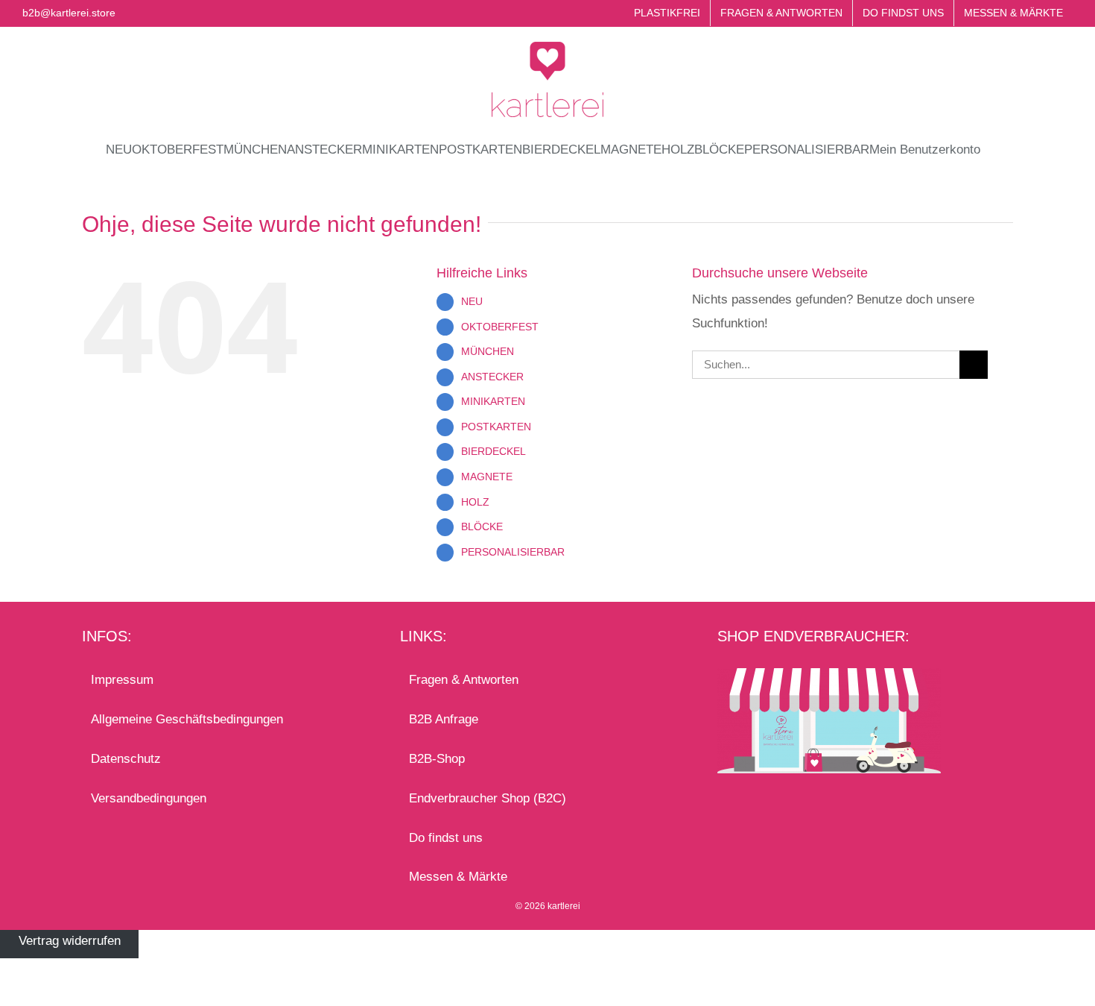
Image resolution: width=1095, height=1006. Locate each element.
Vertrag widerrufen (70, 941)
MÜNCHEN (487, 351)
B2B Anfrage (443, 719)
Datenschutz (126, 759)
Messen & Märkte (458, 877)
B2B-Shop (437, 759)
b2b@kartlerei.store (68, 13)
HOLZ (475, 502)
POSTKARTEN (496, 427)
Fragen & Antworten (463, 680)
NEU (472, 301)
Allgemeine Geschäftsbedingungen (187, 719)
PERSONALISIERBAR (513, 552)
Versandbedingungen (148, 798)
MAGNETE (486, 476)
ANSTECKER (492, 377)
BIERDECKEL (493, 451)
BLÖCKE (482, 526)
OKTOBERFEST (500, 327)
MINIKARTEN (493, 401)
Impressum (122, 680)
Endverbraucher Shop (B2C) (487, 798)
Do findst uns (446, 838)
